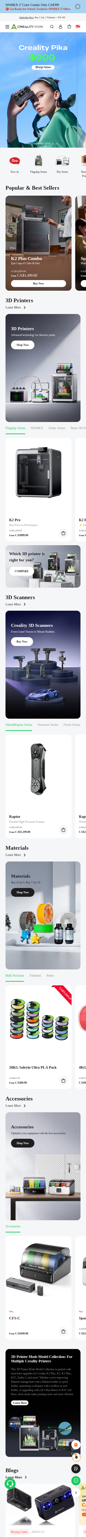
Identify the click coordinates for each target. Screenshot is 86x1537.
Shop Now (23, 345)
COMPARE (22, 571)
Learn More (13, 307)
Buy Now (38, 283)
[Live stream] (77, 26)
